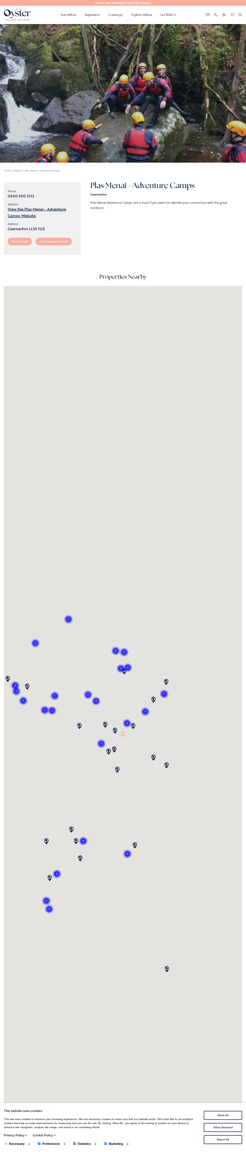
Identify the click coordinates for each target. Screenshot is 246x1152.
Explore (17, 170)
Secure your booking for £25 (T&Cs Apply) (123, 3)
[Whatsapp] (224, 15)
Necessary (17, 1143)
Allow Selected (223, 1127)
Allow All (223, 1115)
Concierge (115, 15)
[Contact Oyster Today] (216, 15)
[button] (46, 901)
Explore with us (141, 15)
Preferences (51, 1143)
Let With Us (168, 15)
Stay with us (68, 15)
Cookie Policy (44, 1135)
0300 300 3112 (21, 196)
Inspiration (92, 15)
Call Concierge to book (53, 241)
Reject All (223, 1139)
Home (7, 170)
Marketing (116, 1143)
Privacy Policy (15, 1135)
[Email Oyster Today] (208, 15)
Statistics (84, 1143)
